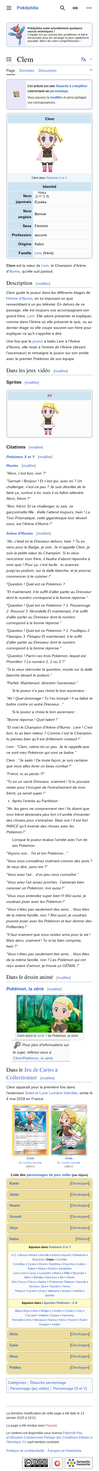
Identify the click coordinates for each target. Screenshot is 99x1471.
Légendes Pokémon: (59, 1302)
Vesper (66, 1290)
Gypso (55, 1315)
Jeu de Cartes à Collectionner (32, 1073)
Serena (33, 1286)
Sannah (81, 1281)
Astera (55, 1255)
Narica (52, 1319)
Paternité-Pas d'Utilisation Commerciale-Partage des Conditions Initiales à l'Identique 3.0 (49, 1437)
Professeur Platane (61, 1281)
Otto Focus (18, 1281)
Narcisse (51, 1277)
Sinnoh (15, 1217)
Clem (30, 1158)
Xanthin (49, 1295)
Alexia (23, 1255)
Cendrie (57, 1310)
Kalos (14, 1239)
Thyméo (54, 1286)
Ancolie (44, 1255)
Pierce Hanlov (37, 1281)
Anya (26, 1310)
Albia (18, 1310)
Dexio (42, 1264)
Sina (43, 1286)
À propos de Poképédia (64, 1451)
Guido (80, 1264)
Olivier (71, 1277)
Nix (62, 1277)
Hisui (14, 1356)
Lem (38, 253)
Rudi (83, 1319)
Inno (29, 1319)
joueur (37, 341)
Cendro (69, 1310)
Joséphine (65, 1268)
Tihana (19, 1290)
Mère (27, 1277)
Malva (57, 1273)
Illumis (14, 271)
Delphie (43, 1315)
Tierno (66, 1286)
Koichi (52, 1268)
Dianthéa (54, 1264)
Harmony (68, 1315)
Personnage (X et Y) (70, 1388)
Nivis (62, 1319)
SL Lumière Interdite (30, 1162)
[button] (9, 8)
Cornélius (19, 1264)
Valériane (53, 1290)
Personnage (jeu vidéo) (29, 1388)
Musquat (39, 1319)
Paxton (72, 1319)
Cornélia (61, 1259)
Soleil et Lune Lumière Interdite (51, 1093)
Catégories (17, 1382)
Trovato (31, 1290)
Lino (24, 1273)
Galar (14, 1345)
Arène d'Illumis (20, 298)
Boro (35, 1310)
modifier (56, 97)
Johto (14, 1195)
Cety (80, 1310)
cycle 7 (42, 1036)
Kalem (32, 1268)
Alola (14, 1334)
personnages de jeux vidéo (49, 1175)
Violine (56, 1324)
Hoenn (15, 1205)
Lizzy (32, 1273)
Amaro (33, 1255)
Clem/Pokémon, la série (33, 1058)
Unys (14, 1228)
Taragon (44, 1324)
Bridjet (45, 1310)
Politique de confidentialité (25, 1451)
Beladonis (80, 1255)
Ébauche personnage (48, 1382)
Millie (67, 1273)
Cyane (32, 1264)
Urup (42, 1290)
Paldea (15, 1367)
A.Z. (14, 1255)
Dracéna (68, 1264)
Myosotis (78, 1273)
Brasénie (38, 1259)
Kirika (41, 1268)
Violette (78, 1290)
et (56, 177)
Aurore (66, 1255)
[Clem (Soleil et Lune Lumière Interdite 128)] (68, 1130)
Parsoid (51, 1425)
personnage (59, 91)
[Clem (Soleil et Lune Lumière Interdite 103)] (30, 1130)
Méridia (38, 1277)
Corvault (30, 1315)
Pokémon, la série (25, 988)
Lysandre (45, 1273)
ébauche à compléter (71, 86)
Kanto (14, 1183)
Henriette (17, 1319)
